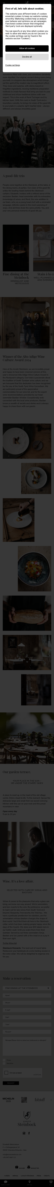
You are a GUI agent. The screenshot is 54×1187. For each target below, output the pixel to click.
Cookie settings (12, 65)
